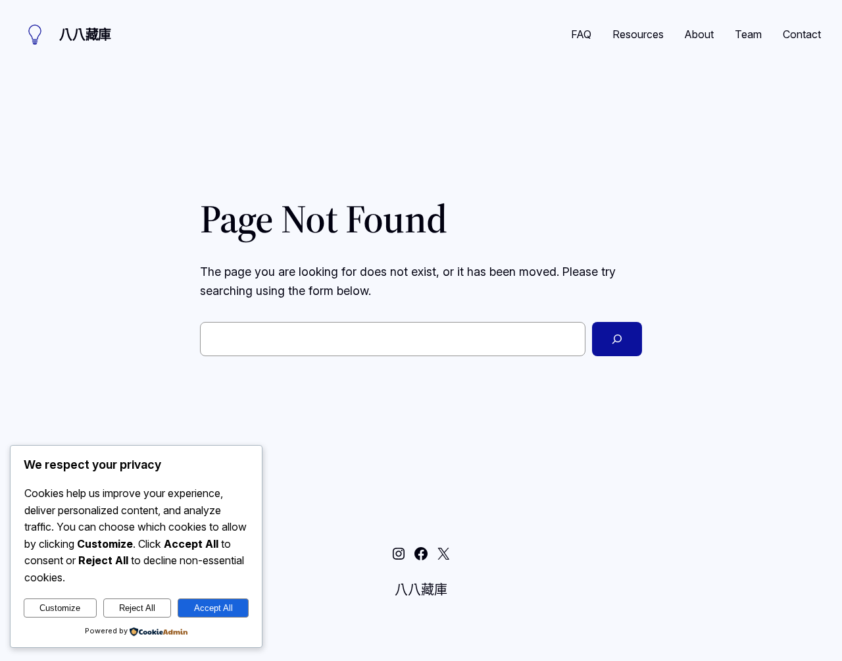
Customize (59, 608)
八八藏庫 (85, 35)
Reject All (137, 608)
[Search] (617, 339)
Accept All (213, 608)
